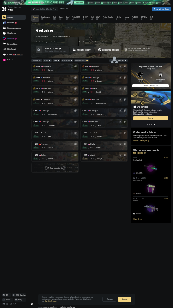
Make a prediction (151, 85)
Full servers (79, 60)
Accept (124, 299)
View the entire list (56, 168)
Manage (110, 299)
